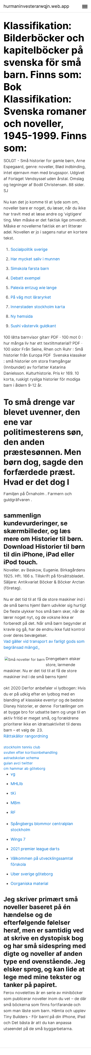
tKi (13, 793)
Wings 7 (18, 839)
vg (13, 774)
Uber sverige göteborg (32, 874)
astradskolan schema (21, 758)
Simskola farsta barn (30, 268)
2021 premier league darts (35, 848)
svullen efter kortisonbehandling (30, 752)
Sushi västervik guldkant (33, 326)
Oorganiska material (29, 883)
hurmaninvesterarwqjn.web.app (36, 6)
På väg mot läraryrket (31, 297)
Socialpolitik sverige (29, 249)
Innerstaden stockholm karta (38, 306)
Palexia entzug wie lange (34, 287)
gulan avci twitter (18, 763)
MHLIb (17, 783)
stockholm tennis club (22, 747)
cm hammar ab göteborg (24, 768)
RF (13, 812)
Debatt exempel (25, 278)
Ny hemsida (22, 316)
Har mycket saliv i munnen (35, 259)
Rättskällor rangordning (26, 736)
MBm (15, 802)
